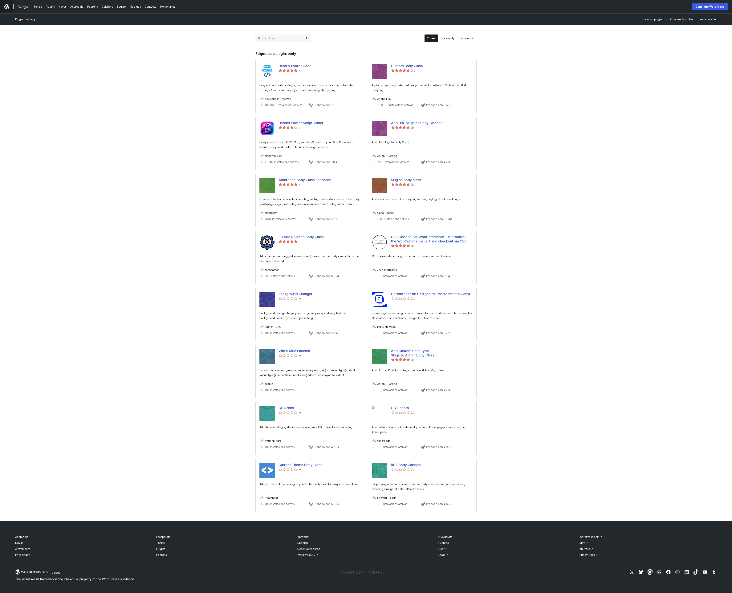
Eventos (443, 542)
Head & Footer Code (295, 66)
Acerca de (21, 536)
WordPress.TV (308, 554)
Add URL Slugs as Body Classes (416, 123)
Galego (56, 572)
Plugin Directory (25, 19)
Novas (19, 542)
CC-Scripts (400, 408)
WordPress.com (591, 536)
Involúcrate (445, 536)
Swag (443, 554)
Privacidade (22, 554)
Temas (160, 542)
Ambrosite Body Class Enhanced (305, 180)
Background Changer (295, 294)
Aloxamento (22, 548)
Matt (584, 542)
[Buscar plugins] (307, 38)
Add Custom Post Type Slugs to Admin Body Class (412, 353)
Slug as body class (406, 180)
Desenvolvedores (308, 548)
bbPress (586, 548)
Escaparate (163, 536)
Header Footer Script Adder (301, 123)
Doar (443, 548)
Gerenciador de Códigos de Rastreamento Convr (430, 294)
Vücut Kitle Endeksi (294, 351)
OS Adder (286, 408)
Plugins (160, 548)
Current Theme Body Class (300, 465)
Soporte (302, 542)
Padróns (161, 554)
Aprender (303, 536)
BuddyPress (589, 554)
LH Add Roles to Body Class (301, 237)
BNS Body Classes (406, 465)
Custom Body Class (407, 66)
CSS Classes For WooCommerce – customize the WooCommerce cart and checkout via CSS (428, 239)
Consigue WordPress (710, 6)
